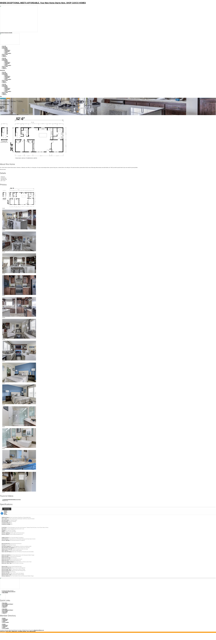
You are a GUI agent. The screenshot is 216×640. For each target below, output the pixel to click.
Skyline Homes (6, 104)
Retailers (6, 49)
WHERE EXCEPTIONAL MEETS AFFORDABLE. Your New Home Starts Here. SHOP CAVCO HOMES (43, 3)
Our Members (5, 48)
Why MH (4, 46)
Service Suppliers (7, 53)
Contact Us (4, 56)
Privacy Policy (8, 631)
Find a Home (4, 47)
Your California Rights (31, 631)
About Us (4, 55)
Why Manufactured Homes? (7, 604)
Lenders (6, 52)
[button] (108, 169)
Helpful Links (14, 631)
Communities (7, 51)
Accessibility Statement (22, 631)
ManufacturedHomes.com (39, 630)
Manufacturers (7, 50)
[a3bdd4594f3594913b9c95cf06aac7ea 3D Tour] (9, 114)
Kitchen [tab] (5, 514)
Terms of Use (2, 631)
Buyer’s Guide (5, 54)
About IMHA (4, 606)
